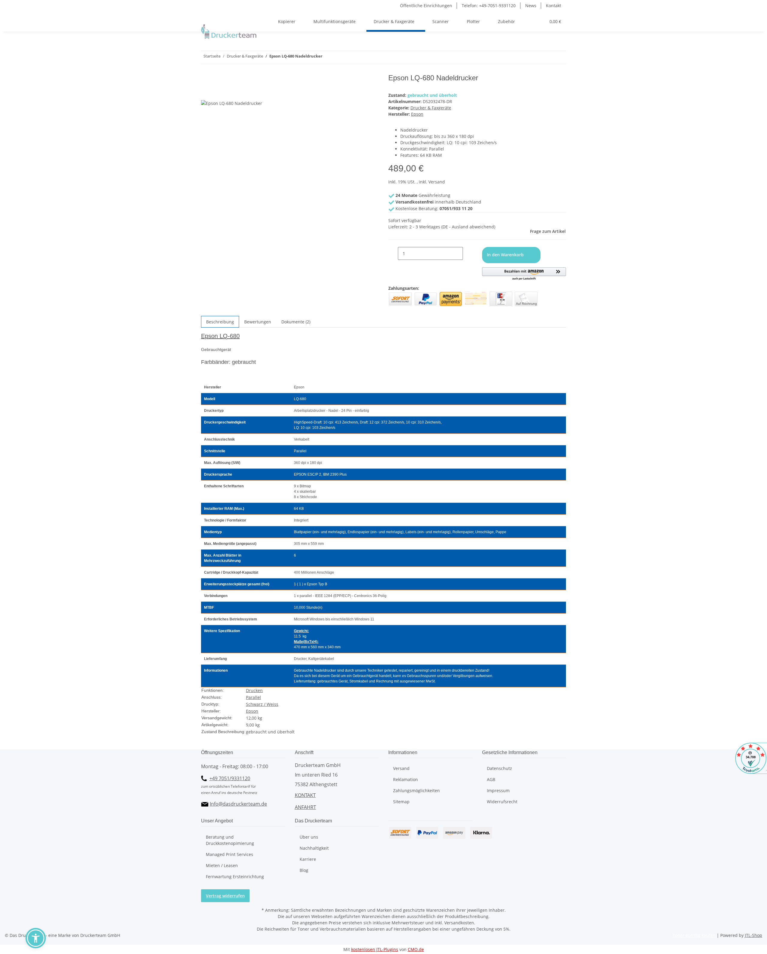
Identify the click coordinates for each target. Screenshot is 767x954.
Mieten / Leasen (222, 865)
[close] (206, 80)
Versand (401, 768)
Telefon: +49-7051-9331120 (489, 5)
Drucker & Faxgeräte (430, 108)
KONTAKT (305, 795)
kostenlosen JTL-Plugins (374, 949)
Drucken (254, 690)
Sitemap (401, 801)
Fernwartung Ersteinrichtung (235, 876)
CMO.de (416, 949)
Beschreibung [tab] (220, 322)
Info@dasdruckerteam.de (238, 804)
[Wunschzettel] (538, 21)
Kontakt (553, 5)
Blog (304, 870)
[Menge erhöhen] (467, 253)
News (530, 5)
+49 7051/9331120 (229, 778)
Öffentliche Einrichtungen (426, 5)
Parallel (253, 697)
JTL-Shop (753, 935)
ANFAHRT (305, 807)
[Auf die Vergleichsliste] (206, 93)
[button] (519, 21)
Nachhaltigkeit (314, 848)
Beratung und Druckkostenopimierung (230, 840)
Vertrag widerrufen (225, 896)
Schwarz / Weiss (262, 704)
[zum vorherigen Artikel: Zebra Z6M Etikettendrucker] (338, 57)
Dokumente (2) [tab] (295, 322)
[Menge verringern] (393, 253)
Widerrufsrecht (502, 801)
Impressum (498, 790)
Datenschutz (499, 768)
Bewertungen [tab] (257, 322)
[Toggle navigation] (208, 16)
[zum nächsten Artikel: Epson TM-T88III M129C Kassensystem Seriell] (327, 57)
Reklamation (405, 779)
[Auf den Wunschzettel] (216, 93)
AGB (491, 779)
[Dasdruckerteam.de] (228, 31)
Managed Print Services (229, 854)
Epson (252, 711)
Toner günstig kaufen (694, 935)
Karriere (308, 859)
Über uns (309, 837)
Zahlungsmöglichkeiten (416, 790)
